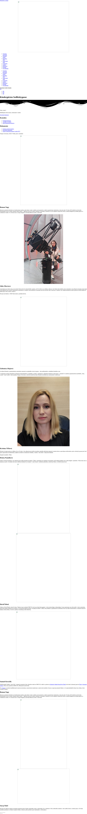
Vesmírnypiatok (5, 57)
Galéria (4, 64)
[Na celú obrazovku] (1, 812)
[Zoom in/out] (0, 812)
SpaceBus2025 (5, 59)
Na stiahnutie (5, 68)
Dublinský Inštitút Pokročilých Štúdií (58, 684)
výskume (3, 688)
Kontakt (4, 67)
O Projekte (5, 63)
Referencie (5, 66)
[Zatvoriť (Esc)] (4, 812)
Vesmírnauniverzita (5, 54)
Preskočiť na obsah (4, 0)
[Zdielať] (3, 812)
